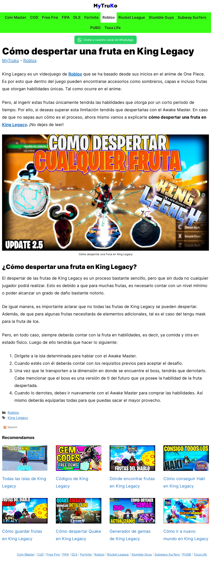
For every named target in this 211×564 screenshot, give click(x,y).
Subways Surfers (167, 554)
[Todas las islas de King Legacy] (25, 467)
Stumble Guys (161, 17)
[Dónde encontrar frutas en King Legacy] (132, 467)
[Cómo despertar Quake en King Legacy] (78, 519)
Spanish (12, 427)
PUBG (95, 27)
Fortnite (91, 17)
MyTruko (10, 60)
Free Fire (50, 17)
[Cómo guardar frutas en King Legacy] (25, 519)
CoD (40, 554)
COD (34, 17)
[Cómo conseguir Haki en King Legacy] (186, 467)
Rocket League (131, 17)
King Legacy (14, 124)
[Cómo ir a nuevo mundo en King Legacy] (186, 519)
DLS (77, 17)
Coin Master (15, 17)
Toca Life (112, 27)
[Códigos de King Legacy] (78, 467)
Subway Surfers (192, 17)
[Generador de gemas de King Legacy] (132, 519)
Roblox (108, 17)
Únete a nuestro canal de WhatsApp (108, 40)
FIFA (66, 17)
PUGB (186, 554)
